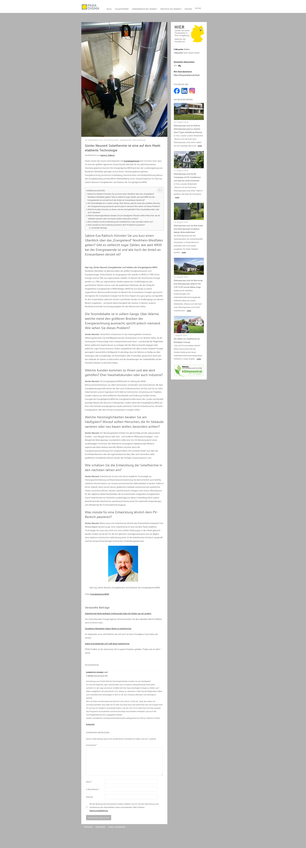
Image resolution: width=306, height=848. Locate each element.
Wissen (188, 9)
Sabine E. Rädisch (107, 155)
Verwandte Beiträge (99, 227)
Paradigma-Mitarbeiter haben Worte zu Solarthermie (108, 628)
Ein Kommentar (111, 140)
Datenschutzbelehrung (98, 810)
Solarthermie (122, 9)
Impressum (88, 826)
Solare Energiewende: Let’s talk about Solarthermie (107, 643)
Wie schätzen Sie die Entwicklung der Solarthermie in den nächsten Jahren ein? (120, 221)
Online (181, 49)
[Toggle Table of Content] (158, 190)
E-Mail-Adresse (92, 789)
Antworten (90, 724)
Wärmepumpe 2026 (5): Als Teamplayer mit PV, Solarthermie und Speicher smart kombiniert (187, 177)
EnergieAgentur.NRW (99, 594)
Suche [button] (198, 8)
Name (89, 781)
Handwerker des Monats (144, 9)
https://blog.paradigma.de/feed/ (187, 75)
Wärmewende (139, 140)
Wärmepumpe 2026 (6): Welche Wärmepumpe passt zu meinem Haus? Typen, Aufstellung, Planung (188, 129)
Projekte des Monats (170, 9)
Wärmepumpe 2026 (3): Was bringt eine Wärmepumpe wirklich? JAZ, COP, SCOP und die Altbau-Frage (188, 284)
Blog (109, 9)
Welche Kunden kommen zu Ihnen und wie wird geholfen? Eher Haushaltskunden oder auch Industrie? (123, 211)
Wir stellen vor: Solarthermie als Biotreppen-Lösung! (187, 340)
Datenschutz (100, 826)
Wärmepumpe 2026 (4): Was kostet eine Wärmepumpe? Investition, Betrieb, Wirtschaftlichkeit (188, 229)
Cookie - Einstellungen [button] (116, 826)
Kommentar (91, 745)
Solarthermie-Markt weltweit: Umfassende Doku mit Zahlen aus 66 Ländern (118, 613)
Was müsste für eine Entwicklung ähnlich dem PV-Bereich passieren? (116, 224)
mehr (200, 145)
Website (89, 796)
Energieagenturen (132, 161)
